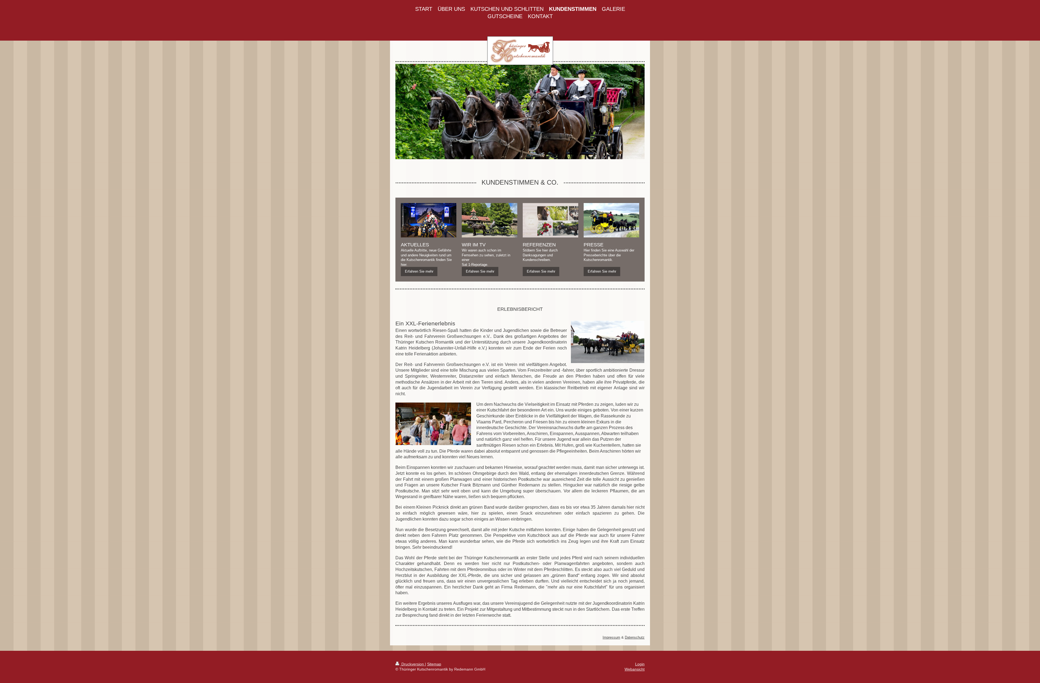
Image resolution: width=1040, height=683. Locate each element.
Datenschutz (635, 637)
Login (640, 664)
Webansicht (635, 669)
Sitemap (434, 664)
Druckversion (412, 664)
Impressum (611, 637)
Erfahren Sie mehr (419, 271)
